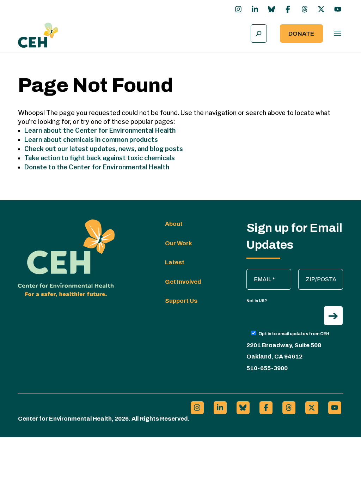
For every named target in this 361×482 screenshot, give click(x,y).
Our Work (178, 243)
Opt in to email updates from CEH (293, 333)
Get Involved (183, 281)
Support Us (181, 300)
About (174, 224)
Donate (301, 33)
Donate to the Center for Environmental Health (96, 167)
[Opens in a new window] (238, 9)
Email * (259, 272)
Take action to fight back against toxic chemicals (99, 158)
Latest (174, 262)
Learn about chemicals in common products (91, 139)
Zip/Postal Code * (321, 272)
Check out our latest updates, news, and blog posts (103, 148)
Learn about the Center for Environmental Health (100, 130)
